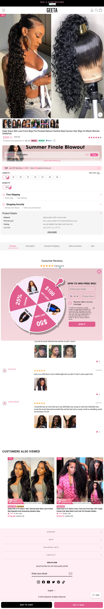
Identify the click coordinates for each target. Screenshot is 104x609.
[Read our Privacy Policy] (93, 308)
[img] (39, 371)
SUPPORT (51, 532)
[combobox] (74, 296)
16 (6, 177)
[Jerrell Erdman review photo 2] (55, 421)
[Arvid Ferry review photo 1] (40, 384)
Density (6, 183)
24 (35, 177)
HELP (51, 539)
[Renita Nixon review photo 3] (69, 351)
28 (50, 177)
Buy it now (78, 605)
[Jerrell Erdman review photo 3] (69, 421)
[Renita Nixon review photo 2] (55, 351)
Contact (51, 555)
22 (28, 177)
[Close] (99, 271)
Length (49, 173)
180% (7, 187)
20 (21, 177)
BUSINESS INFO (51, 547)
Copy (94, 155)
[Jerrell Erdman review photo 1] (40, 421)
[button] (94, 137)
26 (42, 177)
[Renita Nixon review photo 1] (40, 351)
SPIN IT (81, 324)
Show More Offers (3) (52, 161)
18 (13, 177)
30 (57, 177)
